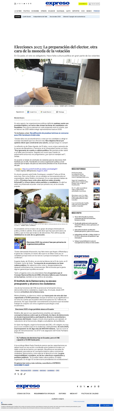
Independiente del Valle (40, 16)
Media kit (73, 393)
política (26, 11)
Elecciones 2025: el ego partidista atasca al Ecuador (34, 309)
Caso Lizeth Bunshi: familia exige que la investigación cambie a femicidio (80, 204)
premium (97, 11)
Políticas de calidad (89, 393)
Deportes (75, 11)
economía (35, 11)
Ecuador (51, 11)
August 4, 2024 (42, 171)
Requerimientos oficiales (44, 393)
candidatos (51, 370)
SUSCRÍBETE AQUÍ (21, 365)
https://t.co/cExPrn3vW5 (30, 169)
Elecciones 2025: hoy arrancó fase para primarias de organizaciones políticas (46, 243)
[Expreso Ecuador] (28, 388)
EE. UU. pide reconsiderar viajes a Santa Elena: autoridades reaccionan (79, 189)
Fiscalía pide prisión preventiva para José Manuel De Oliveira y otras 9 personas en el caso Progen (87, 224)
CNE (57, 370)
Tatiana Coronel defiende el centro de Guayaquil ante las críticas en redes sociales (87, 241)
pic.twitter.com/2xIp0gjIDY (49, 169)
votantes (35, 370)
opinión (43, 11)
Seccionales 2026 (55, 16)
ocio (83, 11)
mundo (89, 11)
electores (43, 370)
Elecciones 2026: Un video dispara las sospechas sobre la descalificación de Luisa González (80, 197)
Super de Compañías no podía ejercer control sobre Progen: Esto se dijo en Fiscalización (80, 182)
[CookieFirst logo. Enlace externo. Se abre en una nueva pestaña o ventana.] (2, 403)
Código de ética (23, 393)
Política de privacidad (79, 401)
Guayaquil (60, 11)
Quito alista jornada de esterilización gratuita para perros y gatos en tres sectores (87, 230)
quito (68, 11)
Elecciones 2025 (26, 370)
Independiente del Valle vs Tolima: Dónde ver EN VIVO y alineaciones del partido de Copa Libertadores (87, 236)
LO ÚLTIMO (18, 11)
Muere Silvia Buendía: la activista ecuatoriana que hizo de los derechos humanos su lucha (85, 218)
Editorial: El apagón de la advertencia (74, 16)
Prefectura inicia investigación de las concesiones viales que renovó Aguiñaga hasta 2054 (80, 175)
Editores (62, 393)
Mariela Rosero (19, 118)
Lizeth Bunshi (27, 16)
